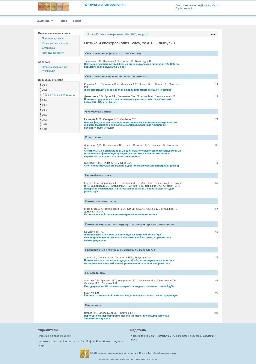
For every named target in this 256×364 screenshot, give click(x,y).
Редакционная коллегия (55, 43)
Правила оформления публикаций (54, 69)
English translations (185, 8)
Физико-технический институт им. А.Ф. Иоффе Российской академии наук (137, 353)
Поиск (62, 20)
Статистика (48, 48)
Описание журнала (53, 38)
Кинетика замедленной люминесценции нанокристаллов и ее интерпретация (131, 295)
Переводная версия (53, 52)
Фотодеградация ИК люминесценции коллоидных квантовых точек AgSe (129, 286)
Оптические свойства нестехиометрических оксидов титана (120, 214)
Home (90, 34)
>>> (213, 34)
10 (67, 94)
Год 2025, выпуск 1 (137, 34)
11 (70, 94)
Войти (77, 20)
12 (74, 94)
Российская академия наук (55, 335)
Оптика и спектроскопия (105, 4)
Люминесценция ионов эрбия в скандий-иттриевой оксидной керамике (127, 89)
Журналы (44, 20)
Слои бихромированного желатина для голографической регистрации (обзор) (131, 165)
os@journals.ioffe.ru (208, 5)
